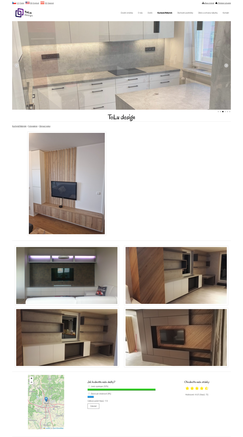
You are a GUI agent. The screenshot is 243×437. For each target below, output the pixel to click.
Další (226, 65)
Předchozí (17, 65)
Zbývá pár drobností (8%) (100, 394)
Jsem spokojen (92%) (99, 386)
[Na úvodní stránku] (22, 13)
